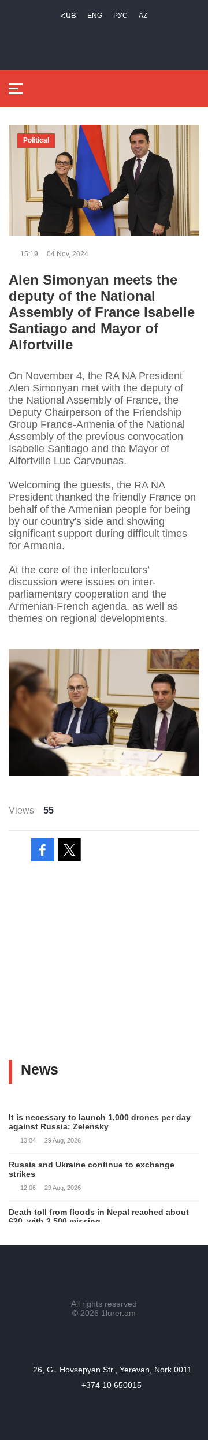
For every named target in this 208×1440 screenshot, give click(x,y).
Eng (94, 16)
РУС (120, 16)
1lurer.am (118, 1313)
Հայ (68, 16)
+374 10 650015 (111, 1385)
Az (143, 16)
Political (36, 140)
